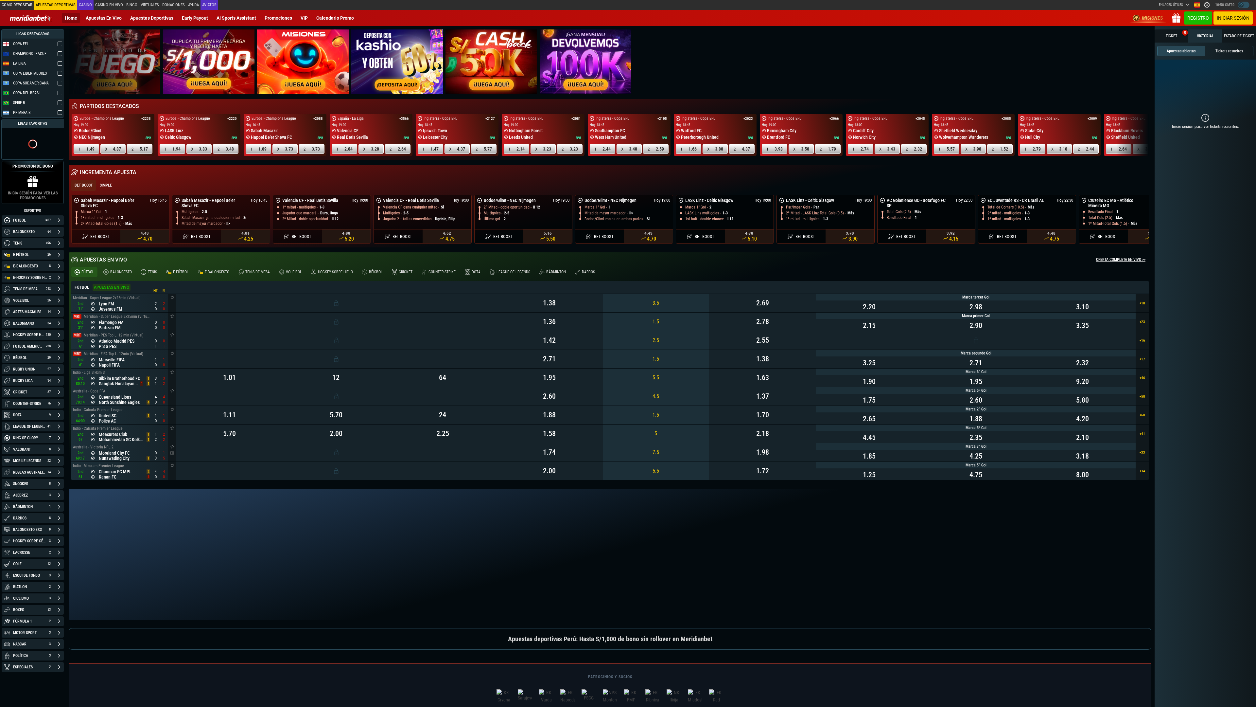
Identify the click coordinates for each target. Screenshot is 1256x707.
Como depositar (17, 4)
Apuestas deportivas (151, 18)
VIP (304, 18)
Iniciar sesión (1233, 18)
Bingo (131, 4)
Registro (1198, 18)
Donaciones (173, 4)
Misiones (1152, 18)
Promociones (278, 18)
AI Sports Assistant (236, 18)
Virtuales (150, 4)
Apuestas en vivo (104, 18)
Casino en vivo (109, 4)
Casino (85, 4)
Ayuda (193, 4)
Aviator (209, 4)
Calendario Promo (335, 18)
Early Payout (195, 18)
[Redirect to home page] (31, 18)
